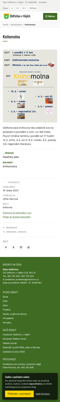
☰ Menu (50, 16)
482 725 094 (27, 276)
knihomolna (11, 232)
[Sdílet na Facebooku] (6, 247)
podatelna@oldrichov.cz (27, 279)
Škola (5, 297)
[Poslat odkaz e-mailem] (21, 247)
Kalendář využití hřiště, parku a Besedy (21, 347)
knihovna (22, 232)
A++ (24, 8)
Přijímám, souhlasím (19, 393)
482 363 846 (27, 367)
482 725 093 (13, 276)
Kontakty (43, 2)
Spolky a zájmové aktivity (15, 314)
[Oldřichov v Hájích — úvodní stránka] (16, 16)
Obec (5, 305)
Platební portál (10, 343)
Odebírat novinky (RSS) (14, 352)
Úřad (5, 301)
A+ (17, 8)
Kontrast (33, 8)
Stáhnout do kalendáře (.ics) (17, 212)
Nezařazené (11, 227)
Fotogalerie (8, 318)
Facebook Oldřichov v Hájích (16, 334)
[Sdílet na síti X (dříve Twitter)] (13, 247)
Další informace (43, 394)
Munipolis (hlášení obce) (14, 339)
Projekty (7, 309)
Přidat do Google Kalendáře (17, 217)
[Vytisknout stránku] (28, 247)
